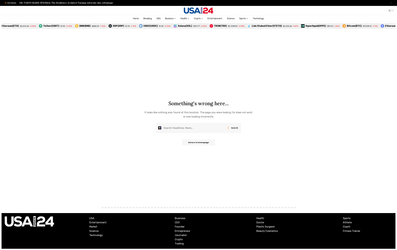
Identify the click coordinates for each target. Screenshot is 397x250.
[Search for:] (194, 128)
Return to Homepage (198, 142)
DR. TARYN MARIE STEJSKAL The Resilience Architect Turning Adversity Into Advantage (66, 2)
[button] (391, 3)
